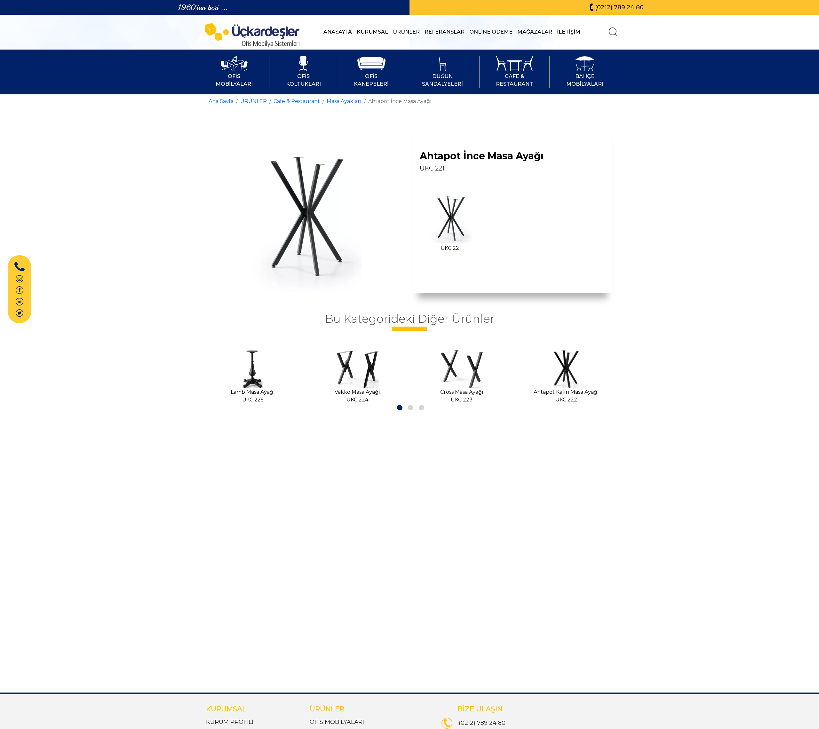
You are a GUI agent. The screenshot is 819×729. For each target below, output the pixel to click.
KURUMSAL (372, 32)
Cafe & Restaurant (297, 101)
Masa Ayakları (344, 101)
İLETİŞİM (568, 32)
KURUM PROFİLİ (229, 721)
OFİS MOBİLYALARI (337, 721)
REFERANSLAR (445, 32)
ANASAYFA (337, 32)
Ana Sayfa (221, 101)
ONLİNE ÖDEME (491, 32)
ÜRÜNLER (406, 32)
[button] (399, 406)
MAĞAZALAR (534, 32)
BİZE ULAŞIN (480, 709)
